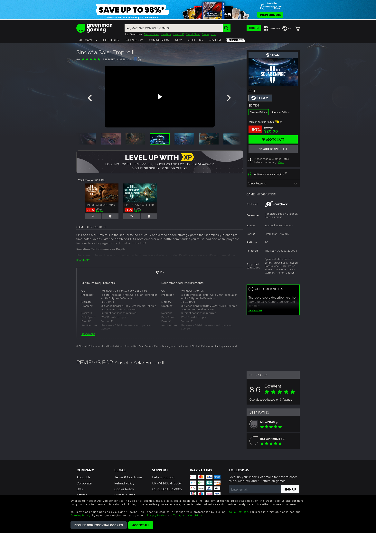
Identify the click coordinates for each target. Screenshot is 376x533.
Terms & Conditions (128, 477)
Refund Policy (124, 483)
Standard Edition (259, 112)
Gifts (80, 489)
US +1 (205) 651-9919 (167, 489)
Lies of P (178, 34)
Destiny (166, 34)
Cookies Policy (80, 515)
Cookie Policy (124, 489)
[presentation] (91, 98)
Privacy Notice (156, 515)
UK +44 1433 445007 (166, 483)
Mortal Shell (151, 34)
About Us (83, 477)
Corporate (84, 483)
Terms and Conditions (188, 515)
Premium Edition (280, 112)
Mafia (205, 34)
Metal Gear (193, 34)
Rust (213, 34)
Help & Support (163, 477)
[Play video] (159, 96)
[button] (88, 40)
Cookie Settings (237, 511)
